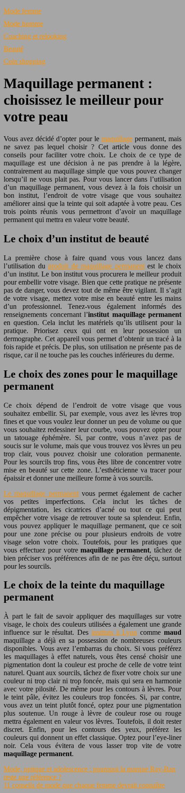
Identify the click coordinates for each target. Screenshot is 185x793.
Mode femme (22, 11)
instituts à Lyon (114, 632)
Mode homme (23, 23)
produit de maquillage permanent (96, 266)
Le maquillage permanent (41, 493)
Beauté (13, 49)
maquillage (116, 139)
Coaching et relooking (35, 36)
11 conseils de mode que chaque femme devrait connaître (84, 785)
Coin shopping (24, 61)
